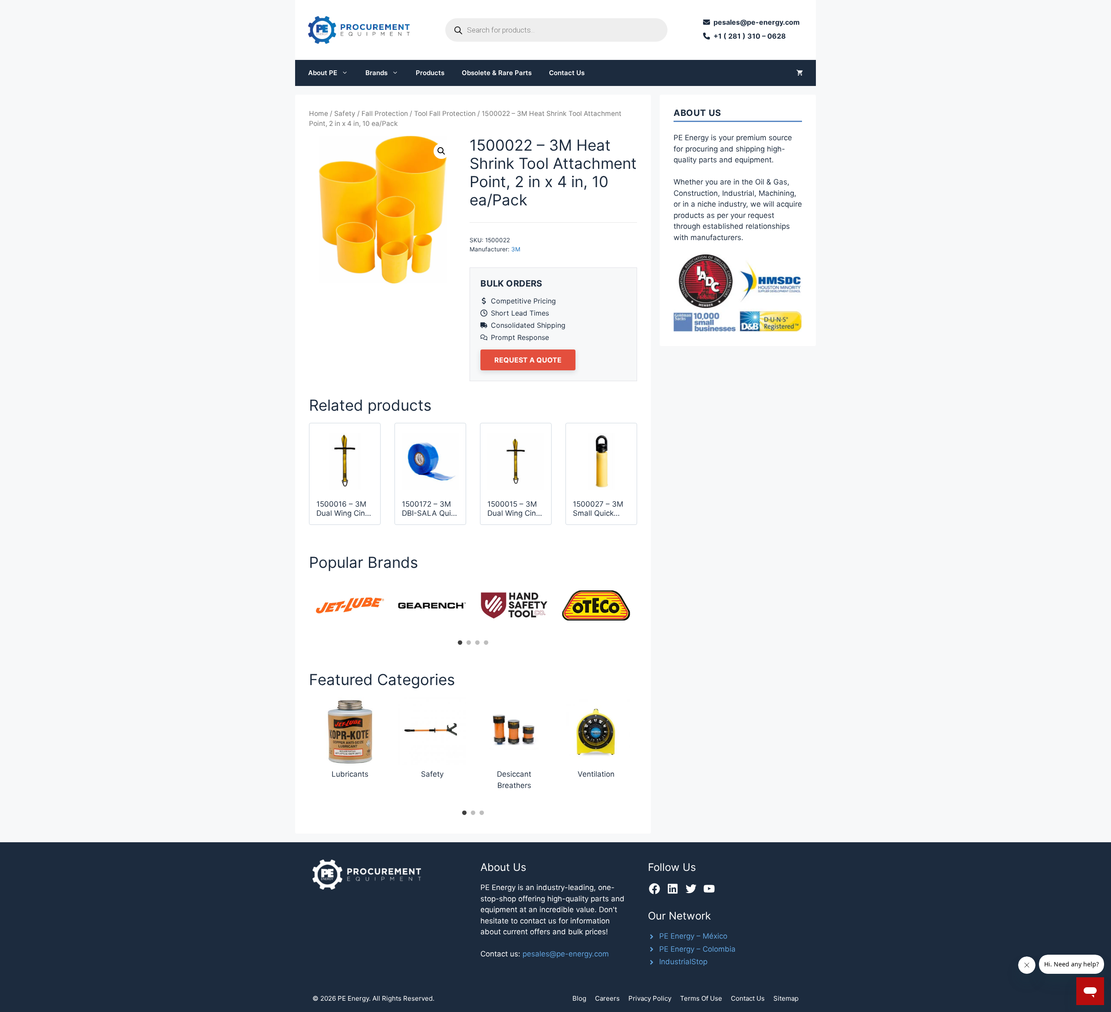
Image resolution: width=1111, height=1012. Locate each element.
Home (318, 113)
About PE (322, 73)
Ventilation (596, 774)
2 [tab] (468, 643)
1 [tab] (460, 643)
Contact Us (567, 73)
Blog (579, 998)
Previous (302, 608)
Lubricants (350, 774)
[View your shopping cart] (800, 73)
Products (430, 73)
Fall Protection (385, 113)
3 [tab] (477, 643)
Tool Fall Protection (445, 113)
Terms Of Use (701, 998)
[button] (441, 151)
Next (643, 608)
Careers (607, 998)
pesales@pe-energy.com (566, 953)
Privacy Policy (649, 998)
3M (515, 249)
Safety (344, 113)
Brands (376, 73)
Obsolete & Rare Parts (497, 73)
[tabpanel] (350, 605)
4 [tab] (486, 643)
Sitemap (786, 998)
